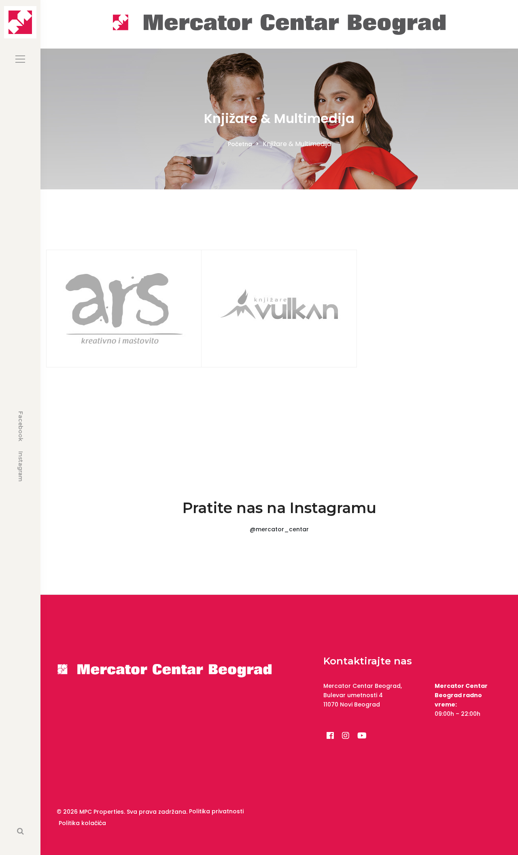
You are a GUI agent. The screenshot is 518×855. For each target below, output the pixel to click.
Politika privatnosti (216, 811)
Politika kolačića (82, 823)
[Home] (279, 23)
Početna (240, 144)
